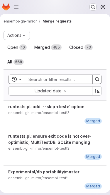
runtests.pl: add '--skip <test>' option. (47, 106)
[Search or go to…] (93, 7)
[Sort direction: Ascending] (97, 91)
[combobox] (50, 91)
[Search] (97, 79)
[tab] (17, 47)
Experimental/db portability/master (43, 171)
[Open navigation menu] (16, 7)
